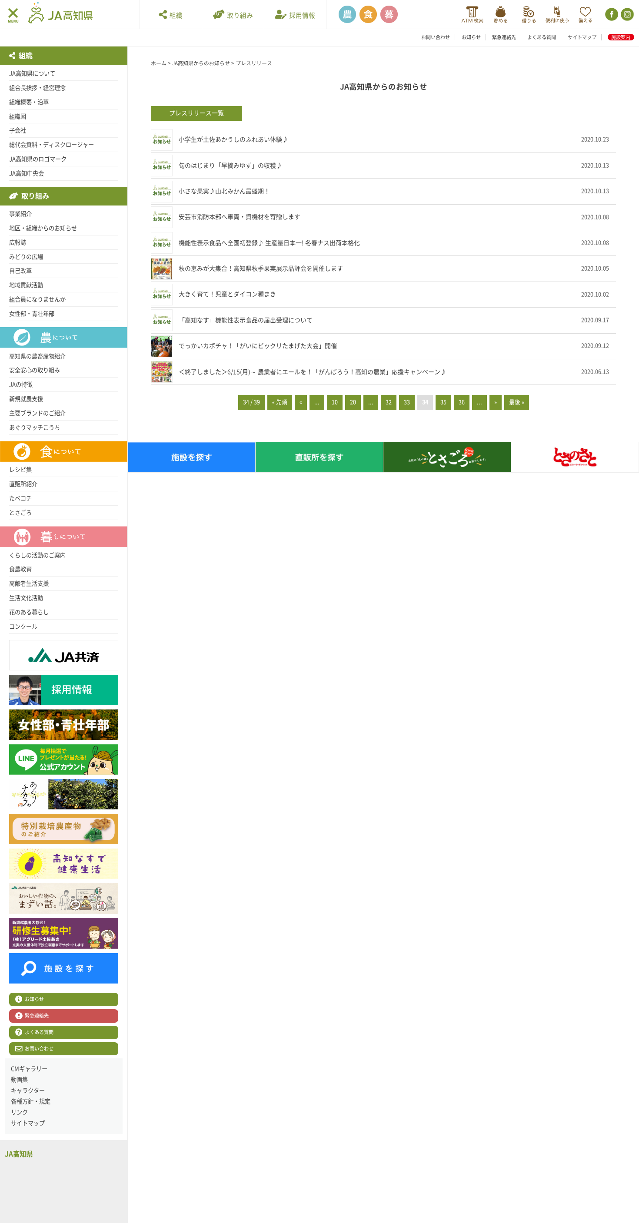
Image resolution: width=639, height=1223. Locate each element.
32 (389, 402)
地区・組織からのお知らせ (43, 228)
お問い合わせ (435, 37)
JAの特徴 (21, 384)
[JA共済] (585, 15)
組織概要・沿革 (29, 102)
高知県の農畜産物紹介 (37, 356)
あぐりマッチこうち (34, 427)
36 (462, 402)
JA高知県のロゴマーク (38, 159)
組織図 (17, 116)
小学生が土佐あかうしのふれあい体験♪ (233, 139)
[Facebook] (611, 14)
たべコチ (20, 498)
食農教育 (20, 569)
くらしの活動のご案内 (37, 555)
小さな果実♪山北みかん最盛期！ (224, 191)
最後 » (516, 402)
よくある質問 (541, 37)
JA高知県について (32, 73)
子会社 (17, 130)
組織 (175, 15)
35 (443, 402)
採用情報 (300, 15)
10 (335, 402)
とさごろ (20, 513)
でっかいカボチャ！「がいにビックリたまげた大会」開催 (258, 346)
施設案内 (620, 37)
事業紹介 (20, 214)
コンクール (23, 626)
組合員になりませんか (37, 299)
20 (353, 402)
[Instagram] (626, 14)
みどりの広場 (26, 257)
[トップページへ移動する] (60, 14)
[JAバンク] (472, 15)
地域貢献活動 (26, 285)
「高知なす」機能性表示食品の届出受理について (246, 320)
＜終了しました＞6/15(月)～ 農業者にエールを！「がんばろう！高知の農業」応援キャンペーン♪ (312, 372)
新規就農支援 (26, 399)
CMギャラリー (29, 1069)
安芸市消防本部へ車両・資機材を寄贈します (239, 217)
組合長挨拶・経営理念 (37, 88)
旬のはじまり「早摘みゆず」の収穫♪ (230, 165)
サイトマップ (582, 37)
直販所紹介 (23, 484)
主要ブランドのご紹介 (37, 413)
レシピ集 (20, 470)
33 (407, 402)
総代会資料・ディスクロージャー (51, 145)
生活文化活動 (26, 598)
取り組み (238, 15)
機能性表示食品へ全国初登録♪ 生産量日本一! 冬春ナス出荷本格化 (269, 243)
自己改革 (20, 271)
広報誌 (17, 242)
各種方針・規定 (30, 1101)
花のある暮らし (29, 612)
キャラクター (28, 1090)
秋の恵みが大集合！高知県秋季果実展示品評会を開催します (261, 268)
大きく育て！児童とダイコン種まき (227, 294)
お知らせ (471, 37)
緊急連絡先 (504, 37)
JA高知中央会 (26, 173)
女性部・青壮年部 (31, 314)
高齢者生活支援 (29, 583)
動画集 (19, 1080)
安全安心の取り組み (34, 370)
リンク (19, 1112)
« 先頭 (279, 402)
